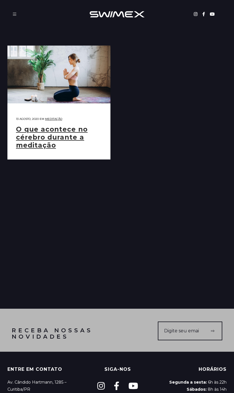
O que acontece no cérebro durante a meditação (52, 137)
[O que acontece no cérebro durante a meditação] (58, 74)
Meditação (53, 119)
